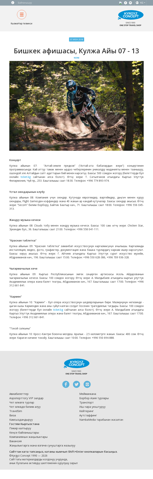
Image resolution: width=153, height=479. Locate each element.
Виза (12, 415)
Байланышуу (25, 2)
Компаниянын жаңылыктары (28, 437)
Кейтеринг (86, 411)
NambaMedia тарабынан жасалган (101, 419)
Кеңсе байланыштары (24, 432)
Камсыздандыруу (21, 419)
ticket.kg (26, 177)
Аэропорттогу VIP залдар (26, 398)
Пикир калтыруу (20, 428)
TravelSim (15, 411)
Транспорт (86, 402)
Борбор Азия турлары (94, 398)
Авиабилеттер (19, 394)
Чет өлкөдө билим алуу (25, 406)
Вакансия (15, 441)
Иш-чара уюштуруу (92, 406)
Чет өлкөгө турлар (21, 402)
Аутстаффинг (88, 415)
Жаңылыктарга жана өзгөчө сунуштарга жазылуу (42, 445)
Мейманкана (87, 394)
